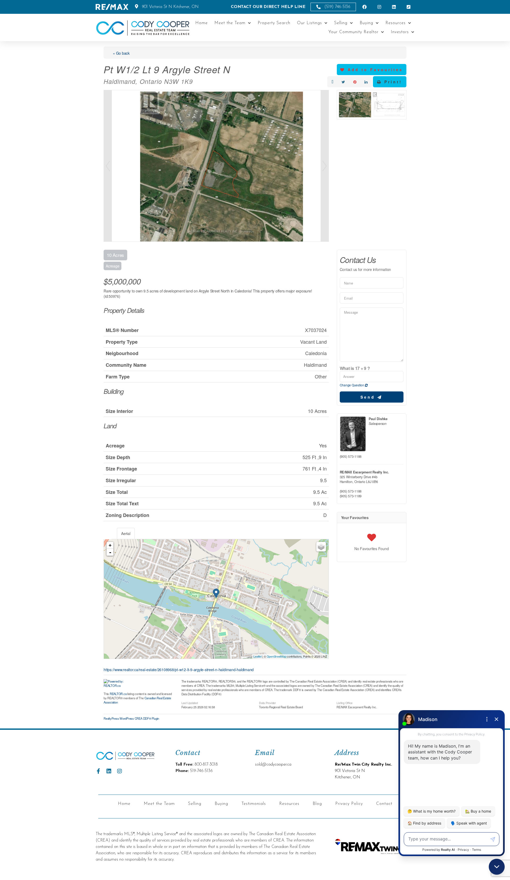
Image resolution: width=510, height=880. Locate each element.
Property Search (274, 23)
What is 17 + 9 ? (355, 368)
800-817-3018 (206, 764)
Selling (340, 23)
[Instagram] (119, 771)
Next (325, 165)
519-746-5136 (201, 771)
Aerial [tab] (125, 533)
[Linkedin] (109, 771)
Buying (366, 23)
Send (368, 397)
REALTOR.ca (118, 694)
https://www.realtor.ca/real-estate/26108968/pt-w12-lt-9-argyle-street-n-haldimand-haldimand (179, 669)
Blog (317, 804)
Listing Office (344, 702)
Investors (400, 32)
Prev (108, 165)
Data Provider (267, 702)
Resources (395, 23)
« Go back (121, 53)
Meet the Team (229, 23)
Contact (384, 804)
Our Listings (309, 23)
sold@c (261, 764)
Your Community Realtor (353, 32)
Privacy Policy (349, 804)
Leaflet (257, 656)
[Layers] (321, 546)
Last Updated (189, 702)
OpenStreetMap (276, 656)
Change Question (352, 385)
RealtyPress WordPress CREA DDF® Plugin (131, 718)
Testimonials (253, 804)
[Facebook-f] (98, 771)
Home (201, 23)
